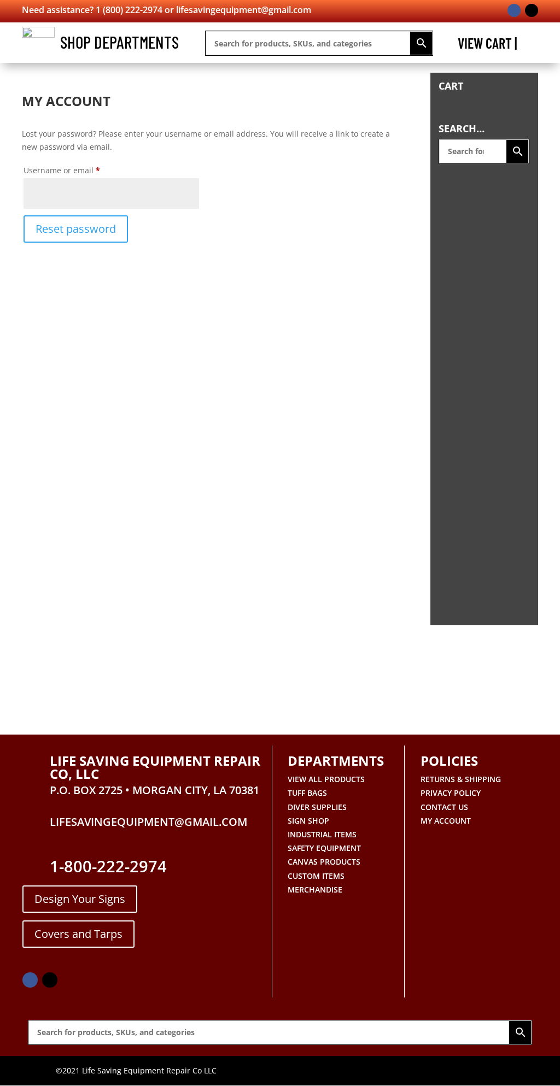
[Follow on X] (531, 10)
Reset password (76, 228)
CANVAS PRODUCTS (324, 861)
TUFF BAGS (307, 793)
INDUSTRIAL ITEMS (322, 834)
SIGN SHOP (308, 820)
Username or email (78, 170)
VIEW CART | (487, 45)
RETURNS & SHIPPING (461, 779)
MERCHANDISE (315, 889)
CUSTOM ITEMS (316, 876)
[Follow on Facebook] (514, 10)
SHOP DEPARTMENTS (119, 42)
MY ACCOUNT (446, 820)
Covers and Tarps (78, 933)
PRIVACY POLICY (451, 793)
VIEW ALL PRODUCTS (326, 779)
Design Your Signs (79, 898)
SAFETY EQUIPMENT (324, 848)
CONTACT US (444, 807)
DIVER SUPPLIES (317, 807)
